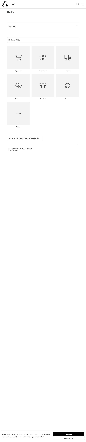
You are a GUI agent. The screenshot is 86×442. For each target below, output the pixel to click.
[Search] (78, 4)
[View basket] (82, 4)
